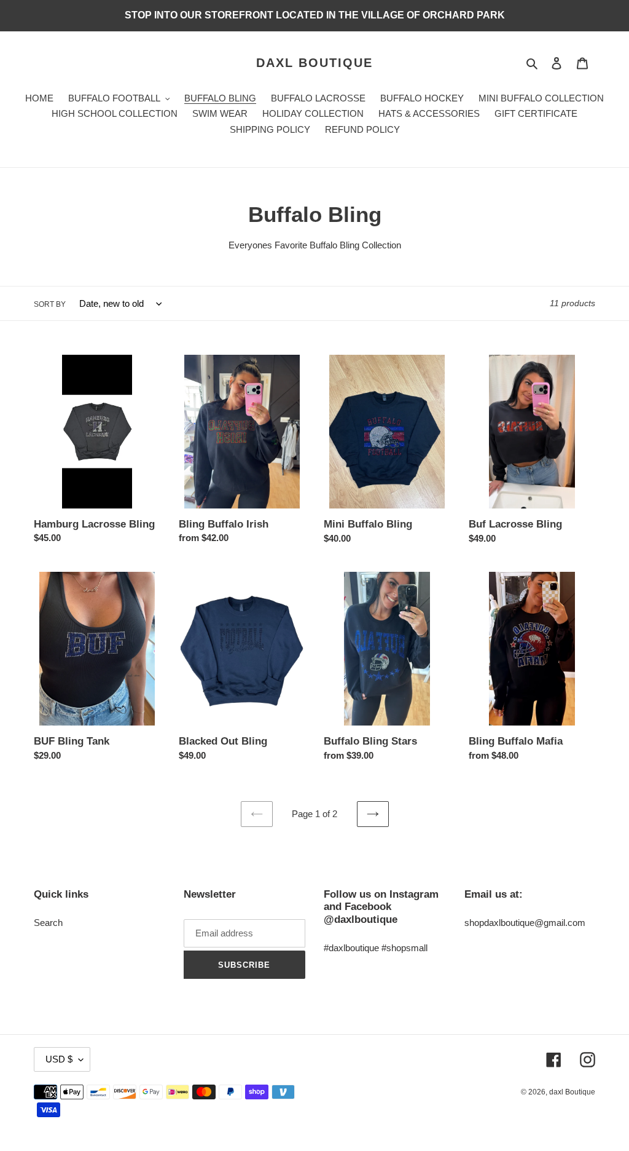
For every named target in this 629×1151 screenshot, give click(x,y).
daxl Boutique (314, 62)
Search (48, 922)
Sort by (50, 304)
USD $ (58, 1059)
